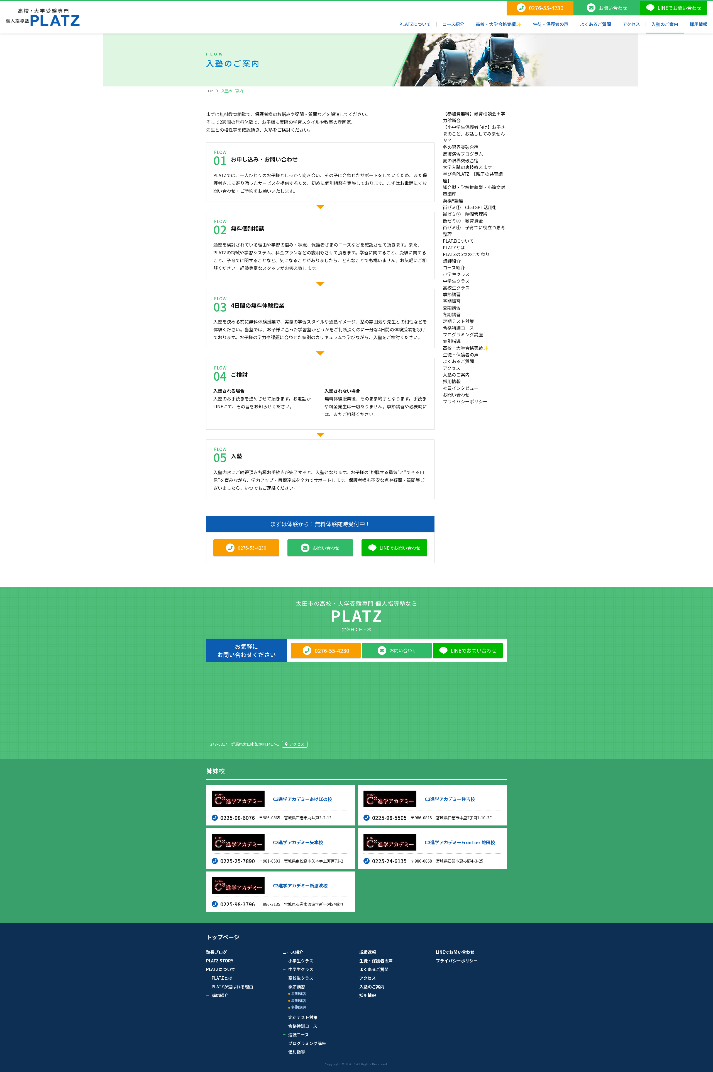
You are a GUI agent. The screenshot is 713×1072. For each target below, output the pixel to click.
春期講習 (452, 301)
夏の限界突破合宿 (460, 160)
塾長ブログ (216, 952)
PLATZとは (454, 247)
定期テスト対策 (458, 321)
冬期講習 (452, 314)
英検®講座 (453, 200)
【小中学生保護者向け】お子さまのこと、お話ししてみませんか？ (474, 134)
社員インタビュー (460, 388)
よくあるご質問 (458, 361)
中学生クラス (456, 280)
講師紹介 (452, 260)
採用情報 (452, 381)
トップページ (223, 937)
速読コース (298, 1034)
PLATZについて (458, 240)
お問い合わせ (456, 394)
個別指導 (452, 341)
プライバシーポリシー (465, 401)
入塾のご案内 (456, 374)
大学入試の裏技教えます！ (469, 167)
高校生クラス (456, 287)
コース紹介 (454, 267)
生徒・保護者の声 (460, 354)
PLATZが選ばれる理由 (232, 986)
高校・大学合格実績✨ (466, 347)
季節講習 (452, 294)
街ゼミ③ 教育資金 (463, 220)
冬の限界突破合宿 (460, 147)
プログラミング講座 (463, 334)
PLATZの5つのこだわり (466, 254)
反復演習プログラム (463, 153)
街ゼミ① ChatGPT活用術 (470, 207)
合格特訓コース (458, 327)
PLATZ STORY (219, 961)
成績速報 (367, 952)
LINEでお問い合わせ (455, 952)
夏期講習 (452, 307)
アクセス (451, 367)
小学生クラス (456, 274)
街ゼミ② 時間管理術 (465, 214)
